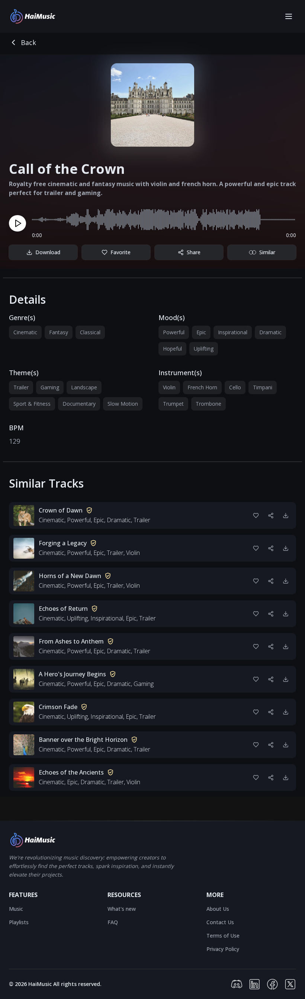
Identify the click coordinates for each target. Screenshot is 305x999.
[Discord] (237, 984)
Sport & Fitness (32, 403)
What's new (121, 908)
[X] (290, 984)
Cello (235, 387)
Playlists (19, 922)
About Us (217, 908)
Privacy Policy (222, 948)
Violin (169, 387)
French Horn (202, 387)
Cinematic (25, 332)
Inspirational (232, 332)
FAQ (112, 922)
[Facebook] (272, 984)
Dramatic (270, 332)
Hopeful (172, 348)
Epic (201, 332)
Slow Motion (122, 403)
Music (16, 908)
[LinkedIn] (254, 984)
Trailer (21, 387)
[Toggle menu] (288, 16)
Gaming (50, 387)
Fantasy (58, 332)
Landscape (84, 387)
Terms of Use (223, 935)
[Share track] (271, 515)
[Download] (286, 515)
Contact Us (220, 922)
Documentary (79, 403)
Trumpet (173, 403)
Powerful (173, 332)
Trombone (208, 403)
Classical (90, 332)
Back (28, 42)
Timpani (262, 387)
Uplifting (204, 348)
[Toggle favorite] (256, 515)
